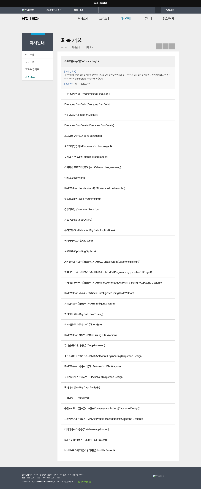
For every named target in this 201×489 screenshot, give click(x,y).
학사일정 (29, 54)
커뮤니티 (147, 18)
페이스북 (159, 46)
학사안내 (126, 18)
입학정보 (170, 10)
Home (64, 47)
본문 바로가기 (100, 3)
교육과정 (29, 62)
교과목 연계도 (32, 69)
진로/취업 (168, 18)
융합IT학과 (78, 10)
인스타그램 (165, 46)
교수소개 (104, 18)
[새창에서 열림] (32, 10)
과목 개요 (30, 76)
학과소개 (83, 18)
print (172, 46)
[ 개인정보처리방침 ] (83, 482)
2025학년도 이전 (53, 10)
